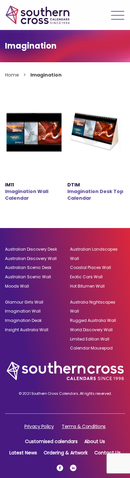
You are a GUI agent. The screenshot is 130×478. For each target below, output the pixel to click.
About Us (94, 441)
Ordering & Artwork (66, 453)
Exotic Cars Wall (86, 277)
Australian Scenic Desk (28, 267)
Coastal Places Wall (90, 267)
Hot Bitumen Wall (87, 286)
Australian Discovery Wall (31, 258)
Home (12, 75)
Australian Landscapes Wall (94, 253)
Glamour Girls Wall (24, 302)
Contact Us (107, 453)
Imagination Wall (23, 311)
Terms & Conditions (83, 426)
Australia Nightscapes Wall (92, 306)
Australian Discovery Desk (31, 249)
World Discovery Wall (91, 330)
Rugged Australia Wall (93, 320)
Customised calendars (51, 441)
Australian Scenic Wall (28, 277)
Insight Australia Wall (26, 330)
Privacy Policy (39, 426)
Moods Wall (17, 286)
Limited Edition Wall (89, 339)
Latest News (23, 453)
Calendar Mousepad (91, 348)
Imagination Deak (23, 320)
